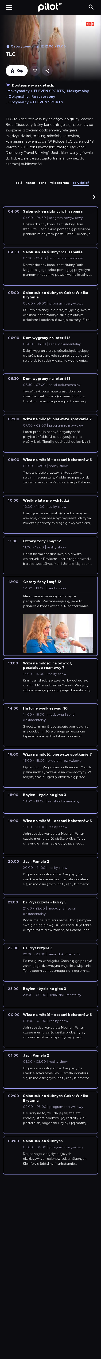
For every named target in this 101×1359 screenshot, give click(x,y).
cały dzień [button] (81, 183)
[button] (94, 197)
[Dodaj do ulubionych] (35, 70)
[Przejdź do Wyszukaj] (91, 7)
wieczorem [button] (59, 183)
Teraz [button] (30, 183)
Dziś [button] (19, 183)
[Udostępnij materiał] (47, 70)
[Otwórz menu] (9, 7)
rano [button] (43, 183)
